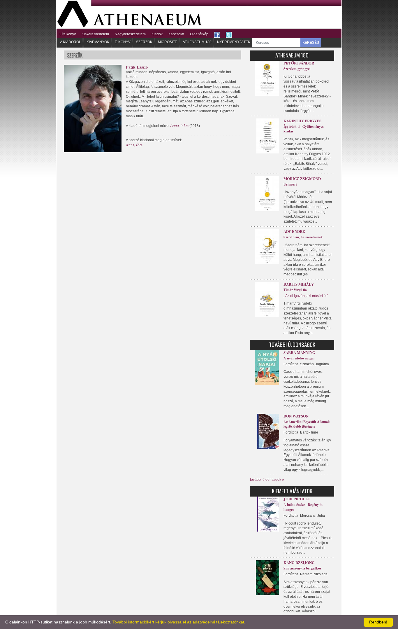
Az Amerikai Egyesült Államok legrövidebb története (306, 424)
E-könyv (123, 42)
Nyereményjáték (233, 42)
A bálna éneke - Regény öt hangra (303, 507)
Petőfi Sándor (298, 63)
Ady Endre (294, 231)
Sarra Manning (299, 352)
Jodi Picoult (296, 499)
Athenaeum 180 (197, 42)
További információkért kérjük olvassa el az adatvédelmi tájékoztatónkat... (180, 622)
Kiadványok (98, 42)
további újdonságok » (267, 480)
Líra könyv (67, 34)
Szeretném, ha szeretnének (303, 237)
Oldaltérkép (199, 34)
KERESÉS (310, 43)
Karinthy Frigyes (302, 120)
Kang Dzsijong (299, 562)
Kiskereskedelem (95, 34)
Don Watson (296, 416)
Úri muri (290, 184)
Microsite (167, 42)
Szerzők (144, 42)
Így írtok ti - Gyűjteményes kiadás (303, 129)
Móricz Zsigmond (302, 178)
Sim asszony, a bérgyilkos (302, 568)
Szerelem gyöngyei (296, 68)
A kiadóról (70, 42)
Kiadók (157, 34)
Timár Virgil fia (295, 289)
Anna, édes (134, 144)
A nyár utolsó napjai (298, 358)
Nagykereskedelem (130, 34)
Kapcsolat (176, 34)
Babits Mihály (298, 284)
